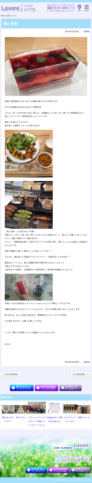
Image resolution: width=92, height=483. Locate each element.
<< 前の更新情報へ (11, 374)
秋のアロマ (21, 417)
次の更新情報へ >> (81, 374)
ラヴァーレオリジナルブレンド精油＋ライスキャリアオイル (36, 421)
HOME (2, 15)
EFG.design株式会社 (86, 480)
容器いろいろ (84, 417)
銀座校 (8, 15)
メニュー (86, 8)
